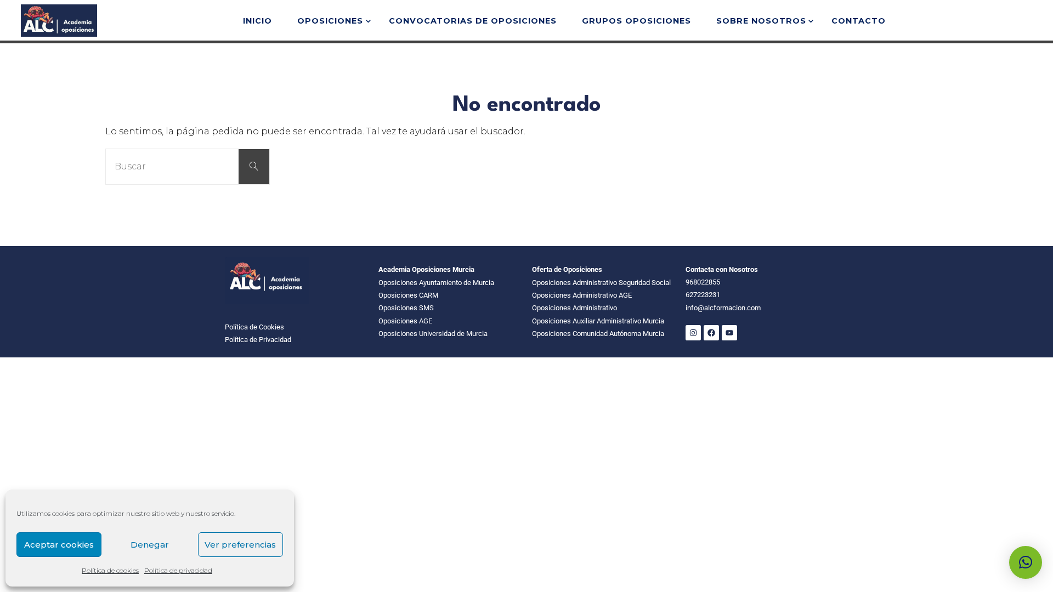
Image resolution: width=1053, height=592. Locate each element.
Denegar (150, 544)
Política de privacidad (178, 570)
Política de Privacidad (258, 339)
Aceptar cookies (59, 544)
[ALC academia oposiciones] (59, 20)
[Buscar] (254, 166)
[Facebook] (711, 332)
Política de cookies (110, 570)
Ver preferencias (240, 544)
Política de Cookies (254, 327)
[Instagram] (693, 332)
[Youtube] (729, 332)
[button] (1025, 562)
